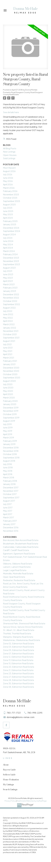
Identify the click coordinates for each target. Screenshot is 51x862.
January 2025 (9, 224)
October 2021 (10, 334)
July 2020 (7, 384)
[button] (6, 725)
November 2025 (11, 194)
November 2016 (10, 530)
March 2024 (9, 251)
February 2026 (10, 191)
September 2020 (11, 377)
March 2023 (9, 284)
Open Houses (9, 155)
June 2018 (8, 467)
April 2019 (7, 434)
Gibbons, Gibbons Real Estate (17, 563)
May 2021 (7, 351)
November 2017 (10, 490)
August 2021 (9, 341)
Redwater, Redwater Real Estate (19, 580)
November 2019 (10, 410)
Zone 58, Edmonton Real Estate (18, 686)
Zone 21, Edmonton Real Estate (18, 670)
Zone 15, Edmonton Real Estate (18, 663)
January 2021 (9, 364)
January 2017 (9, 524)
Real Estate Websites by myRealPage (32, 801)
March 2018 (8, 477)
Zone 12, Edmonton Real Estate (18, 656)
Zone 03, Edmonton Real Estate (18, 646)
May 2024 (8, 244)
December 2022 (11, 294)
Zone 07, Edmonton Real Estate (18, 653)
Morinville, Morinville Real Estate (18, 573)
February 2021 (10, 361)
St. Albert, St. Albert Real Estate (18, 630)
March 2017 (8, 517)
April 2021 (7, 354)
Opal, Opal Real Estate (14, 576)
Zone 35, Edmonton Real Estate (18, 683)
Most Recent (9, 167)
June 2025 (8, 211)
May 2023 (8, 277)
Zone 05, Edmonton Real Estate (18, 650)
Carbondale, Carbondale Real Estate (20, 547)
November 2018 (10, 451)
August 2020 (9, 381)
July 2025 (7, 207)
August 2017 (9, 500)
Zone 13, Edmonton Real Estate (18, 660)
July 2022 (7, 311)
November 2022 (11, 297)
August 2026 (9, 171)
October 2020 (10, 374)
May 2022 (8, 317)
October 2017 (10, 494)
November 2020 (11, 371)
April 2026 (8, 184)
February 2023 (10, 287)
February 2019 (10, 441)
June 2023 (8, 274)
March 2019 (8, 437)
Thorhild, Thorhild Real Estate (17, 633)
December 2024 (11, 227)
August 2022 (9, 307)
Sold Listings (9, 158)
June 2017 (8, 507)
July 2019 (7, 424)
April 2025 (8, 217)
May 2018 (7, 470)
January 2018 (9, 484)
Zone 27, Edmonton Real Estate (18, 676)
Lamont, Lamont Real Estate (17, 566)
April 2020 (8, 394)
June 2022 (8, 314)
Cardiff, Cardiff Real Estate (16, 550)
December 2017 (10, 487)
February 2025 (10, 221)
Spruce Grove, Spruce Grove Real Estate (23, 626)
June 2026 (8, 177)
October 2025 (10, 197)
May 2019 (7, 431)
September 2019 (11, 417)
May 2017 (7, 510)
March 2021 (8, 357)
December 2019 (10, 407)
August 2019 (9, 420)
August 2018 (9, 460)
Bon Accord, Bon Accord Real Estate (20, 540)
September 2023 (11, 264)
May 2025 (8, 214)
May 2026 (8, 181)
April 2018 (7, 474)
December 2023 (11, 257)
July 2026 (7, 174)
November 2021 (10, 331)
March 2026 (9, 187)
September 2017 (11, 497)
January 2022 (9, 327)
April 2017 (7, 514)
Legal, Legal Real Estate (14, 570)
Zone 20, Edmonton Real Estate (18, 666)
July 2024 (7, 237)
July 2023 (7, 271)
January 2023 (9, 291)
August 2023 (9, 267)
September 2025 (11, 201)
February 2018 (10, 480)
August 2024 (9, 234)
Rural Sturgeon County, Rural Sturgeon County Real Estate (23, 93)
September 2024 (11, 231)
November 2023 (11, 261)
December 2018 (11, 447)
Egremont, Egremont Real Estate (19, 553)
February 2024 (10, 254)
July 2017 (7, 504)
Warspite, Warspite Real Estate (18, 636)
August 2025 (9, 204)
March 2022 (9, 324)
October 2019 (10, 414)
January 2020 (9, 404)
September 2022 (11, 304)
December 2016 (10, 527)
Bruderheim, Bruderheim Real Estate (20, 543)
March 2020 (9, 397)
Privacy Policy (10, 801)
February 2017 (10, 520)
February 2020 (10, 401)
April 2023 (8, 281)
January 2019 (9, 444)
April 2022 (8, 321)
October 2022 (10, 301)
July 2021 (7, 344)
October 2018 (10, 454)
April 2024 (8, 247)
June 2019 (8, 427)
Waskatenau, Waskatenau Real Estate (21, 640)
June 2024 (8, 241)
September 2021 (11, 337)
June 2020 (8, 387)
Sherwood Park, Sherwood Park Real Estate (24, 623)
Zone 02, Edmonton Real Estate (18, 643)
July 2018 (7, 464)
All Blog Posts (9, 148)
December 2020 (11, 367)
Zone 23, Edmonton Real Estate (18, 673)
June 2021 (8, 347)
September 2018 (11, 457)
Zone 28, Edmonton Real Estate (18, 680)
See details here (11, 112)
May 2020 (8, 391)
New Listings (9, 151)
